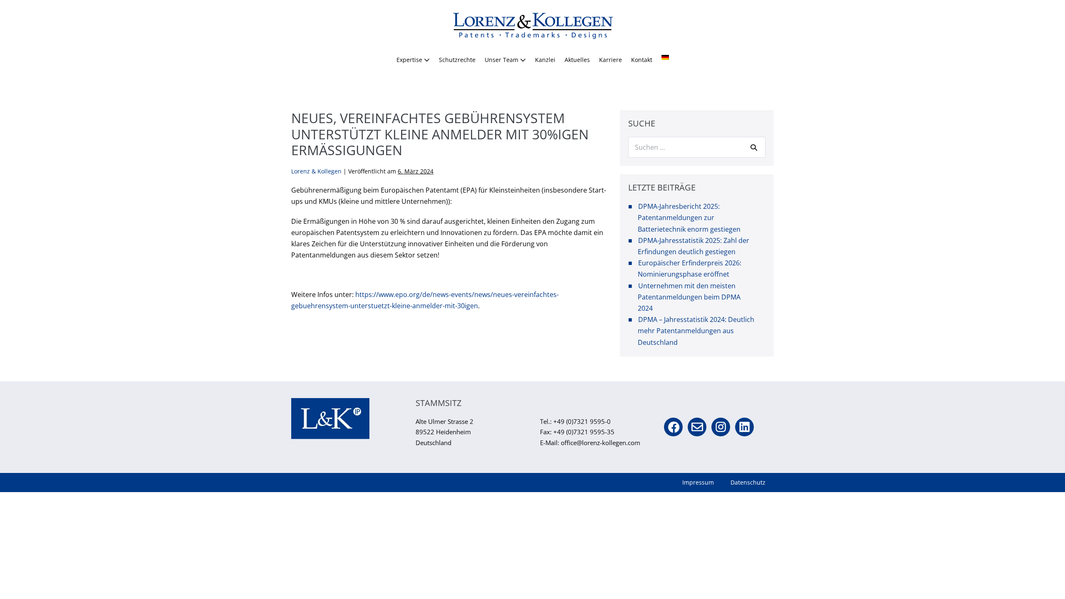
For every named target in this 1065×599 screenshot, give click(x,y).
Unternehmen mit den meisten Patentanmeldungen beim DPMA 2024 (689, 297)
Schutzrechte (457, 60)
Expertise (410, 60)
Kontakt (641, 60)
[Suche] (753, 147)
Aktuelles (577, 60)
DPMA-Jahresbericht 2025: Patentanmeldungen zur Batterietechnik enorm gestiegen (689, 217)
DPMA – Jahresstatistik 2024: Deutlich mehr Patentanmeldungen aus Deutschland (696, 331)
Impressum (698, 482)
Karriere (610, 60)
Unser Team (502, 60)
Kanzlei (545, 60)
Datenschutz (748, 482)
